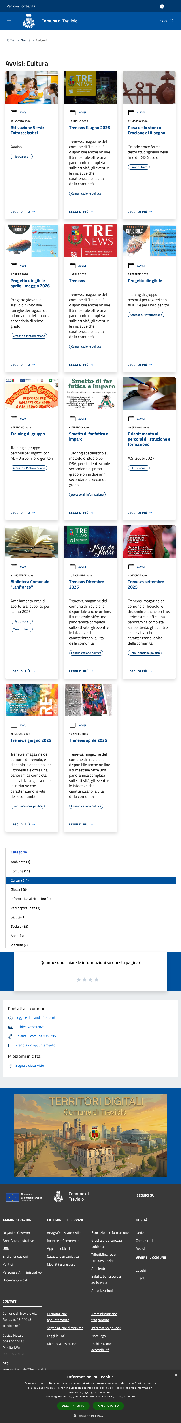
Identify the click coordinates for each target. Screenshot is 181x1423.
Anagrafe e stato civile (64, 1232)
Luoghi (141, 1270)
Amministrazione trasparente (104, 1317)
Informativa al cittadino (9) (31, 898)
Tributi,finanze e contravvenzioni (103, 1257)
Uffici (6, 1248)
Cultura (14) (20, 880)
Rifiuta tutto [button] (108, 1405)
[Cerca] (171, 21)
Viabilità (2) (19, 944)
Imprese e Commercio (63, 1240)
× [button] (176, 1375)
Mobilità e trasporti (61, 1264)
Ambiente (98, 1268)
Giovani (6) (19, 889)
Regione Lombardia (21, 6)
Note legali (99, 1335)
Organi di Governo (16, 1232)
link (133, 1396)
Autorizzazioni (102, 1290)
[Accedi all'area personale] (162, 6)
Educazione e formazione (110, 1232)
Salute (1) (18, 917)
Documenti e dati (15, 1280)
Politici (8, 1264)
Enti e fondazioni (15, 1256)
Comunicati (144, 1240)
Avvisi (23, 112)
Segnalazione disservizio (65, 1327)
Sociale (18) (19, 926)
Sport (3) (17, 935)
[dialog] (90, 1396)
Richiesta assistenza (62, 1343)
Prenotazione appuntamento (58, 1317)
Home (9, 40)
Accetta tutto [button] (73, 1406)
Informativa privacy (106, 1327)
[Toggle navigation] (8, 20)
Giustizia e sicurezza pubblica (106, 1243)
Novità (25, 40)
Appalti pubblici (58, 1248)
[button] (90, 1415)
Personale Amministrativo (22, 1272)
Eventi (140, 1278)
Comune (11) (20, 871)
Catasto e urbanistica (63, 1256)
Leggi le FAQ (56, 1335)
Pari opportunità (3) (25, 908)
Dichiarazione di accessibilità (103, 1346)
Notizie (141, 1232)
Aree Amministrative (18, 1240)
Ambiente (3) (20, 861)
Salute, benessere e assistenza (106, 1279)
